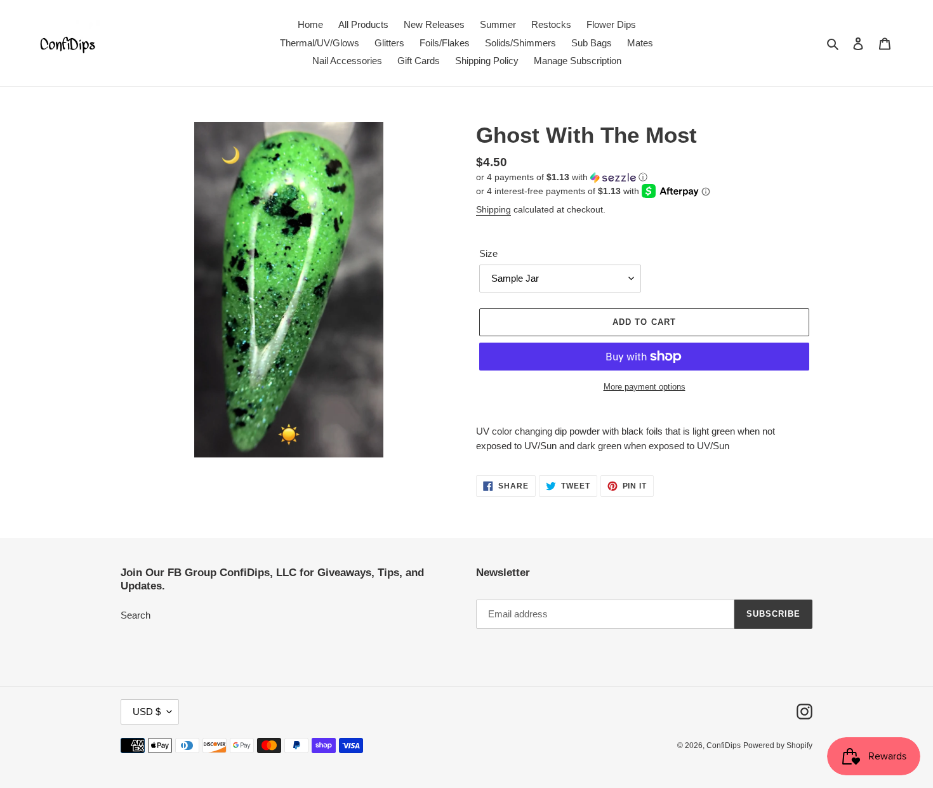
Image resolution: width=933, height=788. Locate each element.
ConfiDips (723, 745)
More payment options (644, 386)
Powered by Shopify (777, 745)
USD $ (147, 711)
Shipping (493, 209)
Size (488, 253)
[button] (561, 177)
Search (135, 615)
